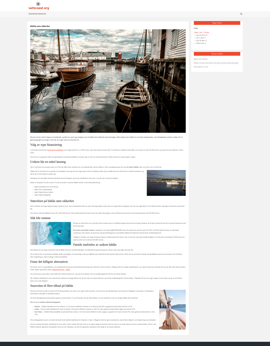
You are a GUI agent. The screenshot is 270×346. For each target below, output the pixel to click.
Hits (201, 32)
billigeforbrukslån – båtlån (61, 270)
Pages (196, 32)
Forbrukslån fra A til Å (201, 67)
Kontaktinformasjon (37, 14)
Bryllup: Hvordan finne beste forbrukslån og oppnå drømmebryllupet (216, 63)
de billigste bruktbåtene (55, 150)
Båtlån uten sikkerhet (201, 59)
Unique (206, 32)
